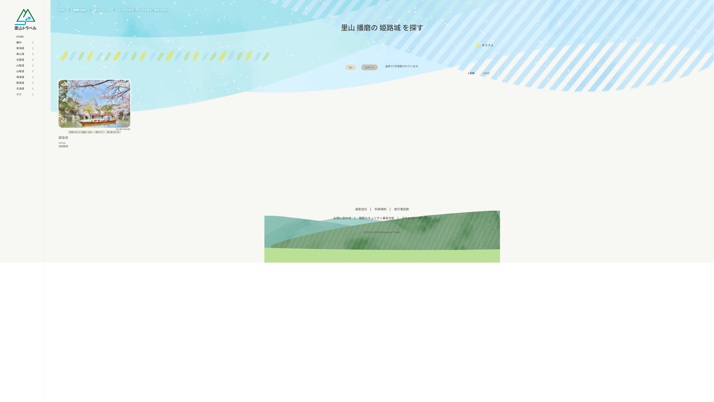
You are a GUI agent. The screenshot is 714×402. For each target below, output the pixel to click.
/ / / (113, 132)
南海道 (20, 77)
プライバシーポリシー (416, 218)
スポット (369, 67)
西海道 (20, 82)
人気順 (471, 73)
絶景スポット (75, 132)
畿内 (19, 42)
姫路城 (63, 137)
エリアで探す (144, 10)
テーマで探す (126, 10)
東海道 (20, 48)
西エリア (99, 132)
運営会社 (361, 209)
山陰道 (20, 65)
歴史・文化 (87, 132)
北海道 (20, 88)
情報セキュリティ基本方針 (376, 218)
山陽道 (20, 71)
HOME (20, 36)
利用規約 (381, 209)
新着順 (486, 73)
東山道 (20, 54)
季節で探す (160, 10)
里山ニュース (102, 10)
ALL (351, 67)
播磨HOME (79, 10)
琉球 (19, 94)
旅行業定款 (401, 209)
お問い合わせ (342, 218)
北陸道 (20, 59)
